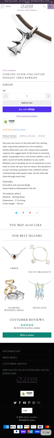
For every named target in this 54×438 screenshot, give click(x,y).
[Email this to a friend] (37, 213)
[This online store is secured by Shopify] (9, 123)
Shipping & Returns (27, 136)
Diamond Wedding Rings (14, 294)
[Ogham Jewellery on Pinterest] (29, 402)
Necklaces (39, 293)
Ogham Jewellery (30, 417)
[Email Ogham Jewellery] (38, 402)
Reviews (41, 136)
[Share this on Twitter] (16, 213)
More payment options (27, 116)
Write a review (27, 335)
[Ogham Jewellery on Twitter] (15, 402)
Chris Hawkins (9, 70)
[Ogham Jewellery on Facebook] (20, 402)
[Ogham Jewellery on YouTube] (24, 402)
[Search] (44, 6)
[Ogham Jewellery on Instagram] (34, 402)
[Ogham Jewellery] (27, 6)
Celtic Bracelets (39, 257)
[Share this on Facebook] (23, 213)
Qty (4, 90)
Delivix (32, 420)
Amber (14, 256)
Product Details (10, 136)
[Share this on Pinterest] (30, 213)
